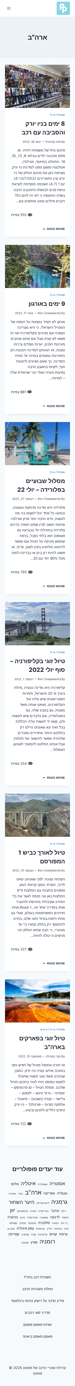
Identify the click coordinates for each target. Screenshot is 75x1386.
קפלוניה (25, 1234)
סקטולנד (13, 1223)
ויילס (63, 1211)
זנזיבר (55, 1211)
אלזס (15, 1184)
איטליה (28, 1183)
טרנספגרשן (22, 1211)
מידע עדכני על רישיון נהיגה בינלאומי (37, 1301)
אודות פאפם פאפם (37, 1325)
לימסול (65, 1217)
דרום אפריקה (42, 1203)
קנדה (33, 1234)
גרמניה (59, 1201)
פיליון (49, 1228)
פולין (66, 1228)
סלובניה (44, 1223)
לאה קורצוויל (53, 141)
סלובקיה (32, 1223)
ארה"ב (33, 1192)
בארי (20, 1193)
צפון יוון (11, 1228)
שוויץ (34, 1242)
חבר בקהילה (53, 1056)
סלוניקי (22, 1223)
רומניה (47, 1241)
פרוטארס (40, 1228)
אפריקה (49, 1193)
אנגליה (62, 1193)
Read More (54, 229)
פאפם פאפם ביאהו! (37, 1336)
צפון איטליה (25, 1228)
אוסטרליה (42, 1184)
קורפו (53, 1234)
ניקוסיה (55, 1223)
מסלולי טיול (57, 114)
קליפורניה (42, 1234)
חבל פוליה (43, 1211)
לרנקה (55, 1217)
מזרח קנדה (32, 1217)
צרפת (63, 1234)
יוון (12, 1210)
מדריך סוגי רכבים (37, 1312)
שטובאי (25, 1242)
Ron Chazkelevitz (49, 313)
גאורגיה (12, 1193)
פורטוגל (58, 1228)
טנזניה (33, 1211)
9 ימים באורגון (47, 303)
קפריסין (14, 1234)
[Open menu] (9, 8)
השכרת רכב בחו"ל (37, 1277)
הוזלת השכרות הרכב (37, 1289)
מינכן (22, 1217)
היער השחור (21, 1202)
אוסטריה (57, 1183)
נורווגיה (13, 1217)
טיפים (44, 1029)
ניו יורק (64, 1223)
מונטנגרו (44, 1217)
